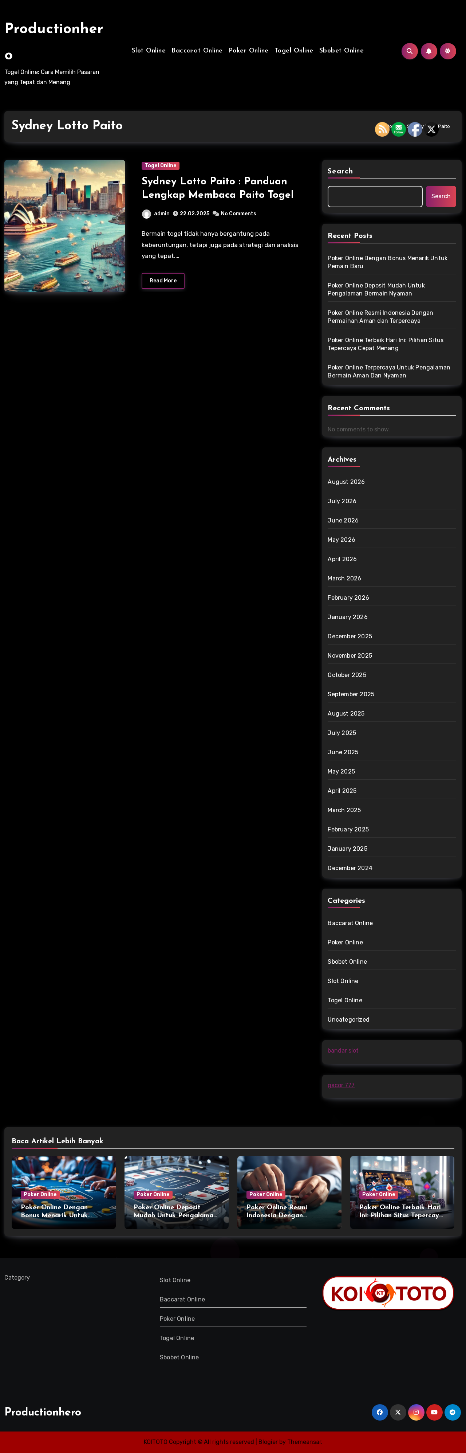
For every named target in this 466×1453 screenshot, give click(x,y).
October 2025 (347, 674)
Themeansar (304, 1441)
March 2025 (344, 810)
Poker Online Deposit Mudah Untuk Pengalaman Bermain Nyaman (376, 289)
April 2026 (342, 559)
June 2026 (343, 520)
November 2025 (350, 655)
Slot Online (149, 51)
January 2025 (347, 848)
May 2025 (341, 771)
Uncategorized (349, 1019)
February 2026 (348, 597)
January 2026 (347, 617)
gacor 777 (341, 1085)
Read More (163, 281)
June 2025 (343, 752)
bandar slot (343, 1050)
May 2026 (341, 539)
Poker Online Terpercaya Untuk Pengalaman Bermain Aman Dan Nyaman (389, 371)
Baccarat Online (197, 51)
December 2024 (350, 868)
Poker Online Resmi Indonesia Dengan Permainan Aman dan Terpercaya (380, 316)
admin (162, 214)
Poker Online (249, 51)
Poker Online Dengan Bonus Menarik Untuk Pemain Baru (387, 262)
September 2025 (351, 694)
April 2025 (342, 790)
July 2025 (342, 732)
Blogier (268, 1441)
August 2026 (346, 481)
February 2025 (348, 829)
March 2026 (344, 578)
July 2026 (342, 501)
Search (340, 171)
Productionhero (42, 1412)
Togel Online (294, 51)
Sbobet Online (341, 51)
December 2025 (350, 636)
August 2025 (346, 713)
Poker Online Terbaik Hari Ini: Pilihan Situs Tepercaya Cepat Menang (385, 344)
